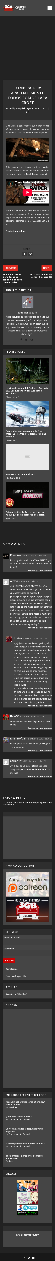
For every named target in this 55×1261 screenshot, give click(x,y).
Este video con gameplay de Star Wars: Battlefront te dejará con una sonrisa (26, 434)
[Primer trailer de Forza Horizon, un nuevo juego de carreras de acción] (27, 495)
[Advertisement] (27, 45)
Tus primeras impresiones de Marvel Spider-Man (24, 1157)
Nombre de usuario (12, 937)
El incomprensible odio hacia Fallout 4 (25, 1143)
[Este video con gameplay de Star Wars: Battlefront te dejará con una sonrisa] (27, 414)
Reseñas (13, 1107)
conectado (30, 802)
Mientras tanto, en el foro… (21, 474)
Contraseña (8, 948)
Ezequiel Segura (24, 108)
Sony (11, 1161)
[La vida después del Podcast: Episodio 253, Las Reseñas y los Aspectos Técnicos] (27, 371)
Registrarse (11, 969)
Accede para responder (40, 570)
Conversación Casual (19, 1119)
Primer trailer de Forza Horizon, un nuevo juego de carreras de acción (25, 513)
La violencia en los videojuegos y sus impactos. (24, 1130)
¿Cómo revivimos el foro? (19, 1116)
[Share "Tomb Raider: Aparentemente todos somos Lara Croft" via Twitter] (30, 254)
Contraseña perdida (16, 976)
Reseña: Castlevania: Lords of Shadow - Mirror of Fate (26, 1103)
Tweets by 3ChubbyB (16, 994)
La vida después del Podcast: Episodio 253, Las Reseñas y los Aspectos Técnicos (27, 391)
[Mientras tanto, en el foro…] (27, 457)
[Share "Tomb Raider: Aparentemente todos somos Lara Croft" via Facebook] (25, 254)
